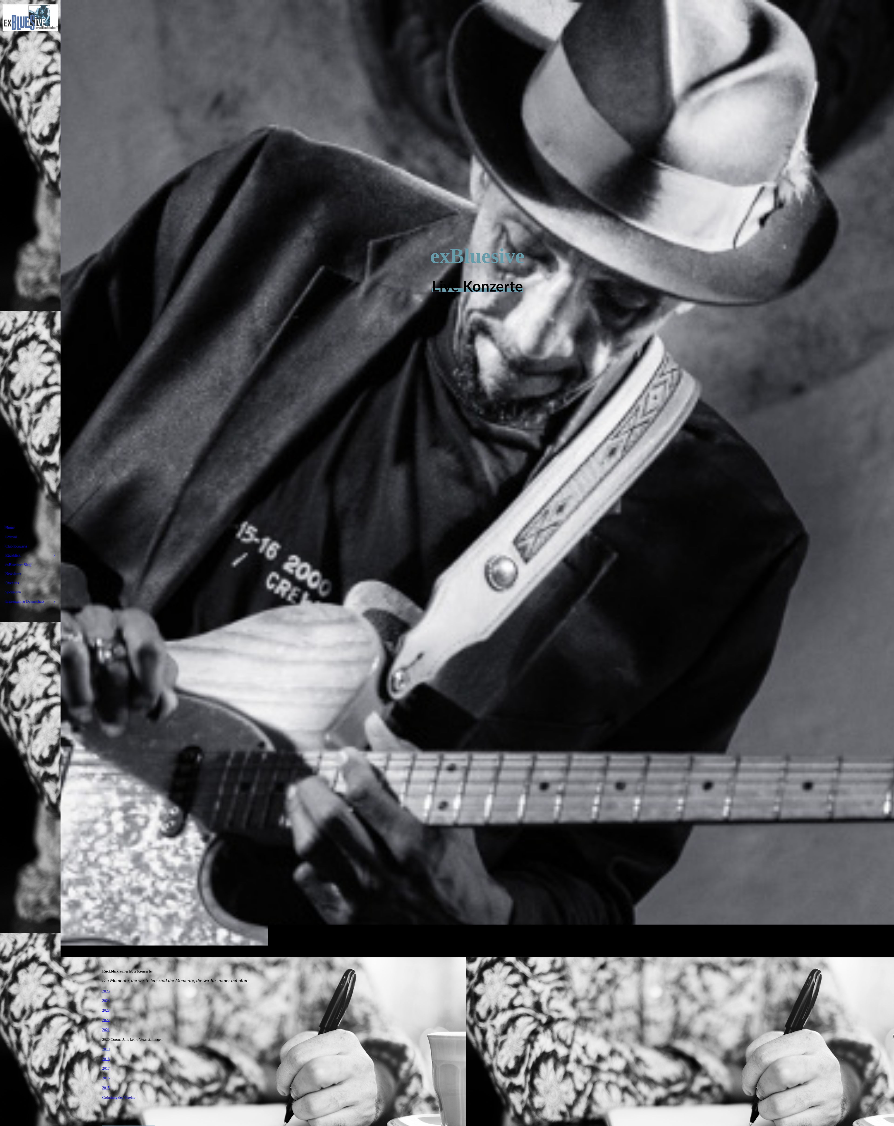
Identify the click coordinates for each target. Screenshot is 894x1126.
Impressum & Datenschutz (24, 601)
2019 (106, 1049)
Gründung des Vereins (118, 1097)
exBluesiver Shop (18, 565)
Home (9, 528)
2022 (106, 1020)
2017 (106, 1068)
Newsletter (13, 574)
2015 (106, 1088)
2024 (106, 1001)
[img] (477, 478)
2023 (106, 1010)
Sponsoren (13, 592)
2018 (106, 1059)
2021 (106, 1030)
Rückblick (12, 555)
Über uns (12, 583)
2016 (106, 1078)
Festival (11, 537)
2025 (106, 991)
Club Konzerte (16, 546)
